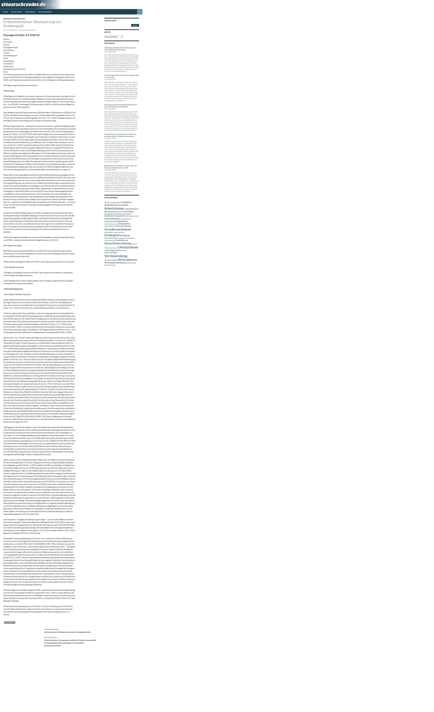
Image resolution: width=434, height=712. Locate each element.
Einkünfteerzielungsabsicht (114, 216)
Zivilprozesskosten (110, 265)
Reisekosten (120, 238)
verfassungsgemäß (111, 250)
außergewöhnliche (131, 209)
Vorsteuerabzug (115, 256)
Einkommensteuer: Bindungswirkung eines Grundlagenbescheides (67, 630)
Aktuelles (110, 43)
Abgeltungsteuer (116, 202)
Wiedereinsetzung (130, 263)
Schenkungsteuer (130, 238)
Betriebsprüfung (110, 212)
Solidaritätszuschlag (110, 240)
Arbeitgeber (126, 202)
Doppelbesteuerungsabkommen (114, 214)
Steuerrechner (16, 12)
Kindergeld (111, 235)
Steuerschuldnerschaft (111, 248)
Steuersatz (134, 244)
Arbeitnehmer (111, 204)
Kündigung (124, 235)
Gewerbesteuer (109, 226)
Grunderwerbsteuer (117, 229)
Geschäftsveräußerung (111, 224)
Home (5, 12)
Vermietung (122, 250)
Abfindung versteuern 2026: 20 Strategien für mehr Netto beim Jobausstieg (120, 49)
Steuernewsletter (45, 12)
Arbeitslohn (123, 205)
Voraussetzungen (110, 252)
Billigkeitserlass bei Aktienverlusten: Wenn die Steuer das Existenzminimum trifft (120, 167)
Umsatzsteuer (128, 247)
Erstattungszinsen (125, 219)
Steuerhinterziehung (117, 243)
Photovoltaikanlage (110, 238)
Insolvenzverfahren (118, 232)
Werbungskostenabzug (114, 262)
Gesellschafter (124, 224)
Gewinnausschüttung (123, 226)
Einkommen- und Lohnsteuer (14, 19)
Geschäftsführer (121, 221)
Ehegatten (128, 214)
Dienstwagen (128, 211)
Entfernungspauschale (131, 216)
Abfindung (107, 202)
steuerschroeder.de (28, 30)
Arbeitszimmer (114, 208)
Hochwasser (108, 232)
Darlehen (120, 212)
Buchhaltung (30, 12)
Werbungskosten (127, 259)
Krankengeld (9, 622)
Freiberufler (108, 221)
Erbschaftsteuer (112, 218)
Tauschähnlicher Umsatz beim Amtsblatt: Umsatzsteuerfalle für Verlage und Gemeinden (120, 135)
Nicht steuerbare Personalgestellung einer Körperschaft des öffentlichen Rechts (121, 106)
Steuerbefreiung (122, 240)
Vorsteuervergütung (111, 260)
